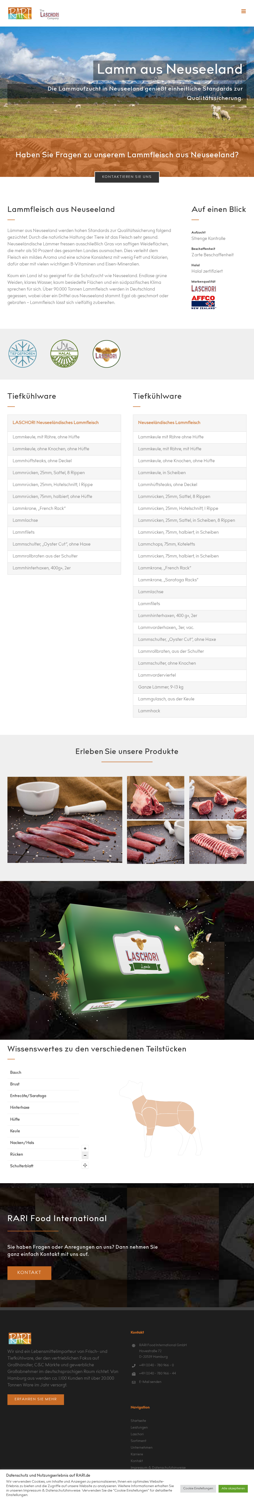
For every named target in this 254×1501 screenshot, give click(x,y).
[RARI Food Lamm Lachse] (155, 842)
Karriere (137, 1454)
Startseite (138, 1421)
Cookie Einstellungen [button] (198, 1488)
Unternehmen (142, 1448)
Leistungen (139, 1428)
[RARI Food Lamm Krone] (155, 797)
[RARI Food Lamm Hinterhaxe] (218, 797)
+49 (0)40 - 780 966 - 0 (156, 1365)
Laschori (137, 1434)
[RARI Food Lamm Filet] (64, 820)
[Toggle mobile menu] (244, 11)
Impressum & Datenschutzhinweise (158, 1468)
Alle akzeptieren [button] (233, 1488)
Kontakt (137, 1461)
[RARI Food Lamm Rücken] (218, 842)
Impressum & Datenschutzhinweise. (52, 1491)
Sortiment (138, 1441)
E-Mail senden (150, 1382)
